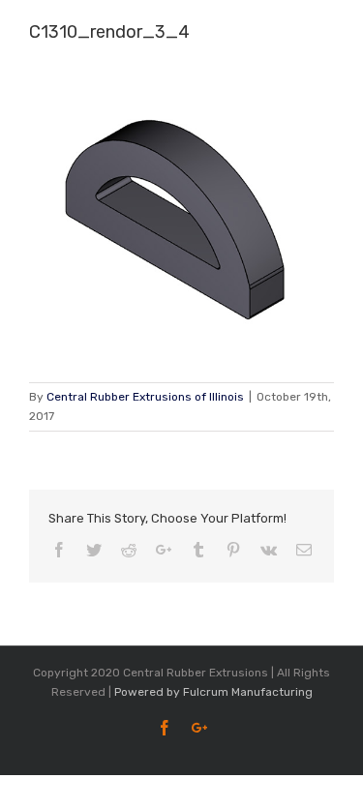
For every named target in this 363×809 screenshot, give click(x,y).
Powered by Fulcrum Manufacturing (213, 692)
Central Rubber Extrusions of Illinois (145, 397)
